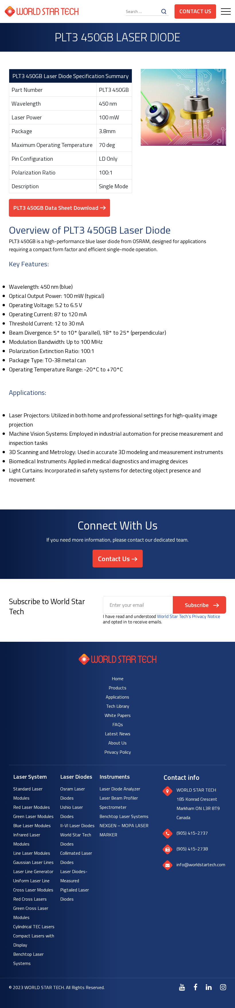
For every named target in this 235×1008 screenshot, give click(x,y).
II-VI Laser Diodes (77, 825)
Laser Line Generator (33, 871)
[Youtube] (182, 987)
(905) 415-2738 (192, 848)
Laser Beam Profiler (118, 797)
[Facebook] (195, 987)
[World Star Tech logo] (117, 663)
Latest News (117, 733)
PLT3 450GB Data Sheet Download (55, 207)
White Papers (118, 715)
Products (117, 687)
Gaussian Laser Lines (33, 862)
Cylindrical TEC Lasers (33, 926)
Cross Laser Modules (33, 889)
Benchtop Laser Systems (123, 816)
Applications (117, 696)
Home (118, 678)
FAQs (117, 724)
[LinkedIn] (209, 987)
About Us (117, 742)
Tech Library (117, 706)
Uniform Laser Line (31, 880)
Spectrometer (112, 807)
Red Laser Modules (31, 807)
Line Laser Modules (31, 853)
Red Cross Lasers (30, 898)
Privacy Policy (117, 752)
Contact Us (195, 11)
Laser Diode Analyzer (119, 788)
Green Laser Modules (33, 816)
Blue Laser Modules (32, 825)
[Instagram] (223, 987)
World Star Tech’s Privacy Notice (188, 616)
